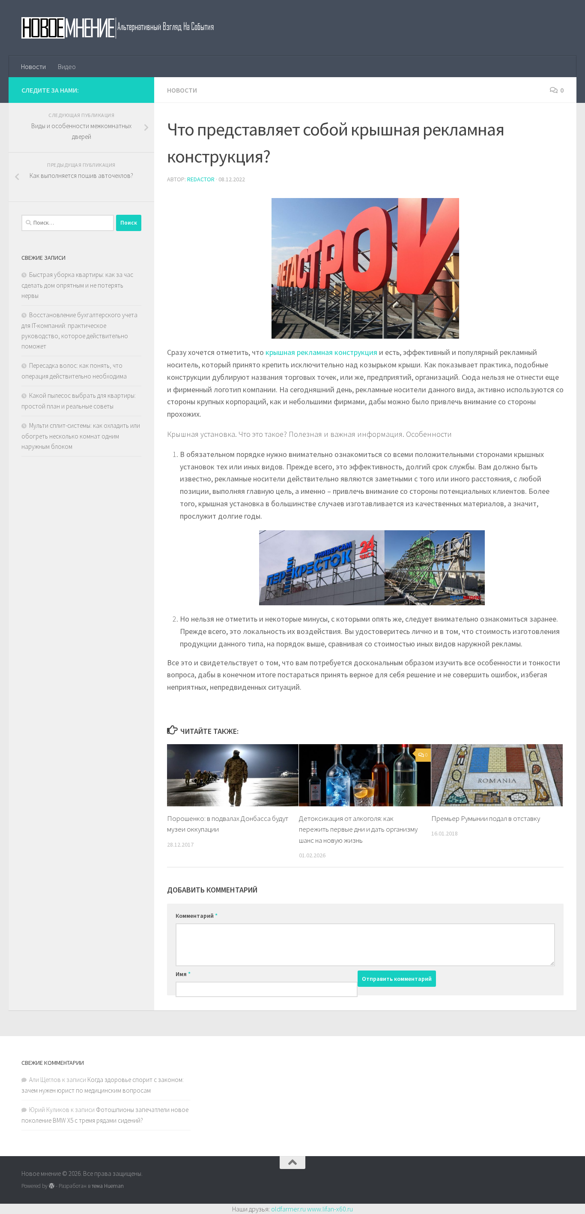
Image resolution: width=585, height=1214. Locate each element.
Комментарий (197, 916)
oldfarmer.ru (288, 1209)
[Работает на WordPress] (51, 1186)
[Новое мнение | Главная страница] (127, 28)
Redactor (201, 179)
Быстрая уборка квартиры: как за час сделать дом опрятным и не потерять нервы (77, 285)
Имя (183, 974)
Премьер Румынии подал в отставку (485, 818)
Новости (33, 66)
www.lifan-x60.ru (330, 1209)
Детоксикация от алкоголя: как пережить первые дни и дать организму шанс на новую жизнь (358, 829)
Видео (67, 66)
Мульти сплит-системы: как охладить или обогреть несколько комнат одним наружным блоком (80, 436)
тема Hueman (108, 1186)
